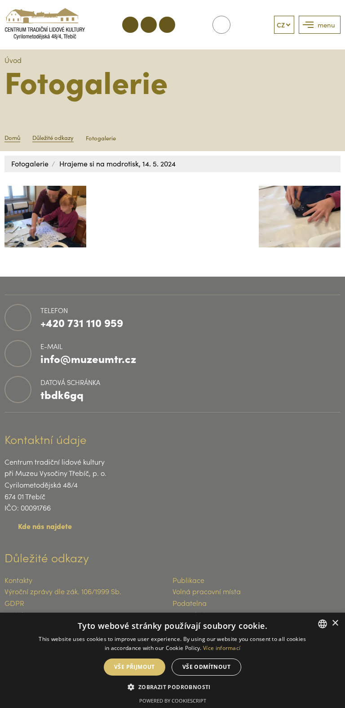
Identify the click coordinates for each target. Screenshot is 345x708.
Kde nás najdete (45, 526)
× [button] (335, 623)
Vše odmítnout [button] (206, 667)
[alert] (172, 660)
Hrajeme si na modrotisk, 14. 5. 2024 (117, 163)
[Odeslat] (221, 25)
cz (281, 24)
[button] (172, 686)
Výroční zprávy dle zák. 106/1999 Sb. (62, 591)
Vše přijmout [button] (134, 667)
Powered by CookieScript (172, 700)
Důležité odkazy (53, 138)
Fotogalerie (30, 163)
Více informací (221, 648)
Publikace (188, 580)
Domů (12, 138)
